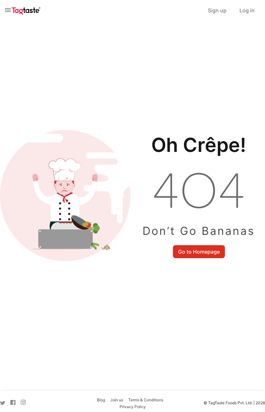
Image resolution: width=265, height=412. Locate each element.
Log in (247, 10)
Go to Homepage (199, 251)
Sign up (217, 10)
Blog (101, 399)
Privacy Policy (133, 406)
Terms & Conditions (145, 399)
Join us (116, 399)
